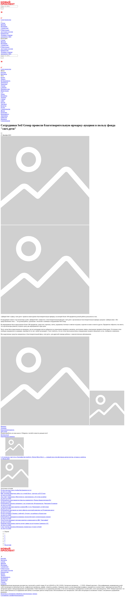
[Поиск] (2, 8)
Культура (3, 106)
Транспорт (4, 84)
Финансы (4, 119)
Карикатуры (4, 33)
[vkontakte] (63, 16)
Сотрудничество (6, 20)
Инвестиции (5, 91)
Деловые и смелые (6, 35)
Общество (4, 117)
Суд (2, 92)
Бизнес (3, 77)
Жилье (3, 111)
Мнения (3, 25)
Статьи (3, 23)
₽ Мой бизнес (5, 30)
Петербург (4, 96)
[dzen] (63, 14)
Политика (4, 112)
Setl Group (4, 431)
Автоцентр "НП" (6, 37)
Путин (3, 107)
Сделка (3, 99)
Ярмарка (3, 426)
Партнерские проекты (8, 436)
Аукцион (3, 428)
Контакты (4, 74)
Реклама (3, 72)
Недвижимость (5, 81)
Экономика (4, 116)
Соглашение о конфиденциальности (12, 595)
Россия (3, 102)
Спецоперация (5, 121)
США (2, 101)
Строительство (5, 109)
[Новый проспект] (8, 4)
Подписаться (5, 435)
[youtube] (63, 12)
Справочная (4, 28)
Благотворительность (7, 430)
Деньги (3, 79)
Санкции (3, 87)
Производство (5, 89)
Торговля (4, 104)
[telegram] (63, 10)
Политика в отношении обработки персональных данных (19, 594)
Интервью (4, 26)
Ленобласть (4, 82)
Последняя (7, 545)
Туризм (3, 86)
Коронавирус (5, 114)
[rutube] (63, 18)
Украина (3, 97)
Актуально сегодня (7, 32)
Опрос (3, 94)
